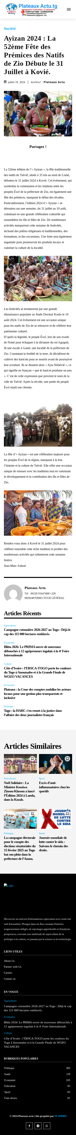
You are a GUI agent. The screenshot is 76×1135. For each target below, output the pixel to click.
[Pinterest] (42, 156)
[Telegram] (38, 1125)
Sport (42, 778)
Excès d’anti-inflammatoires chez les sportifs (54, 787)
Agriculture (10, 625)
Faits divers (10, 778)
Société (10, 28)
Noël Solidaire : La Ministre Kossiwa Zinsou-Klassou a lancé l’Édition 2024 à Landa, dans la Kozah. (19, 791)
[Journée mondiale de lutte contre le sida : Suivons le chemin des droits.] (55, 819)
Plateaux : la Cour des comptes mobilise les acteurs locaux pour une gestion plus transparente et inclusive (37, 693)
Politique (9, 706)
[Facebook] (24, 156)
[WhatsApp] (51, 156)
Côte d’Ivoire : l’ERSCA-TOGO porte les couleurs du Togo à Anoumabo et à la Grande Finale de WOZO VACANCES (37, 672)
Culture (8, 663)
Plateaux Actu (54, 82)
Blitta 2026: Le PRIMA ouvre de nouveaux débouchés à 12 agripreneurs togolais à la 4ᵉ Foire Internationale (36, 651)
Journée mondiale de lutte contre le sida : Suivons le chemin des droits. (53, 844)
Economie (9, 642)
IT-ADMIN (60, 1116)
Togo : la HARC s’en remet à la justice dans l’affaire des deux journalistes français (33, 713)
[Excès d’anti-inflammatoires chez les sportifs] (55, 764)
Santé (42, 833)
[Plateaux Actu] (13, 594)
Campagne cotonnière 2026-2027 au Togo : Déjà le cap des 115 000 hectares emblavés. (37, 632)
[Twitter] (33, 156)
